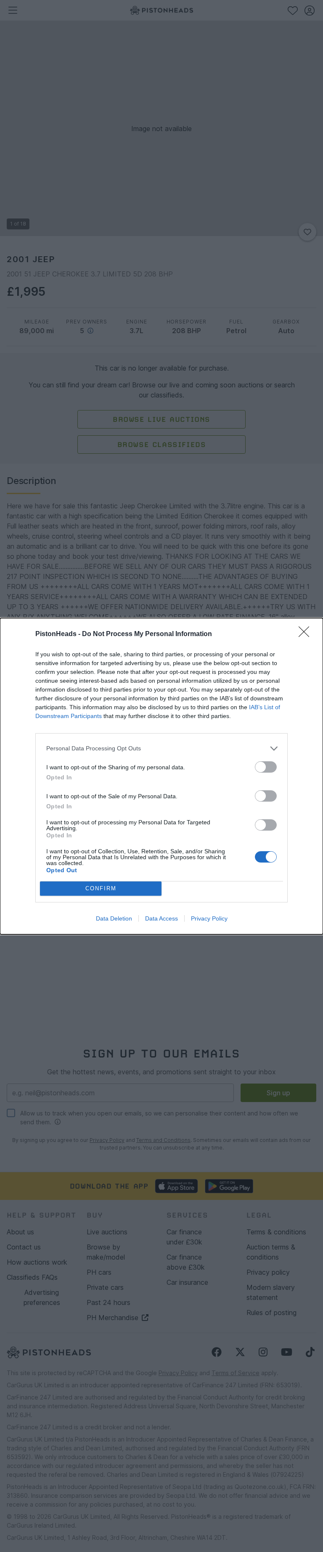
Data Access (161, 918)
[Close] (307, 634)
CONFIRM (100, 888)
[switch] (266, 767)
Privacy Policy (209, 918)
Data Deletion (114, 918)
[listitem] (161, 748)
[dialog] (161, 776)
